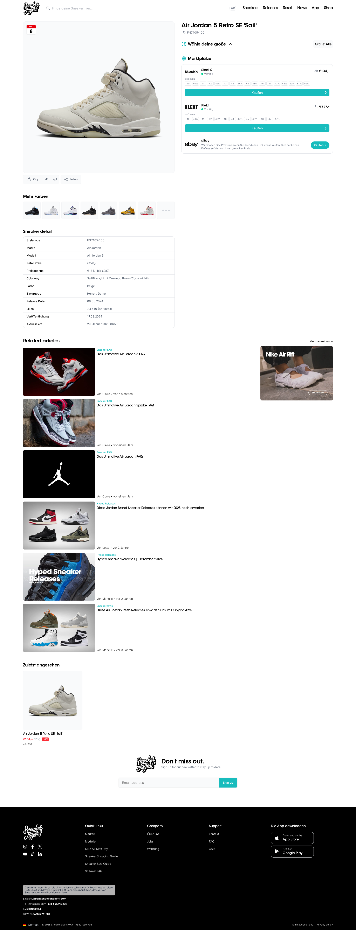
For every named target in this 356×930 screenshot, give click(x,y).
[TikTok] (32, 854)
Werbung (153, 849)
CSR (212, 849)
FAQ (211, 841)
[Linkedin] (40, 854)
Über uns (153, 834)
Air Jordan (94, 248)
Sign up (228, 782)
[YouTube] (25, 854)
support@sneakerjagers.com (48, 899)
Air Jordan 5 (95, 255)
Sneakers (250, 8)
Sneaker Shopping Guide (101, 856)
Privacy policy (324, 924)
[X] (40, 847)
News (302, 8)
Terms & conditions (302, 924)
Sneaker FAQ (93, 871)
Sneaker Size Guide (98, 863)
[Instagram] (25, 847)
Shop (328, 8)
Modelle (90, 841)
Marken (90, 834)
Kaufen (289, 92)
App (315, 8)
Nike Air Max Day (96, 849)
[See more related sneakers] (166, 210)
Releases (270, 8)
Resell (287, 8)
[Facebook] (32, 847)
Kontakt (214, 834)
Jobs (150, 841)
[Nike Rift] (296, 373)
